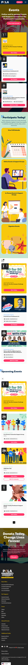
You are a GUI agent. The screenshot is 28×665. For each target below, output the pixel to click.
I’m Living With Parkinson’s (7, 584)
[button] (25, 2)
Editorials (3, 615)
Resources (3, 600)
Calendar (3, 623)
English (6, 663)
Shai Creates (21, 647)
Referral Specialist (5, 598)
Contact (3, 640)
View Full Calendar (14, 23)
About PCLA (4, 638)
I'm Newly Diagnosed (6, 586)
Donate (19, 2)
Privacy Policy (4, 651)
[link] (14, 53)
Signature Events (5, 629)
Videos (2, 609)
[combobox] (6, 663)
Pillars (2, 617)
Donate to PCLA (5, 636)
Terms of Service (5, 653)
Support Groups (5, 597)
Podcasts (3, 613)
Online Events (4, 625)
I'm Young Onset (5, 588)
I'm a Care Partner (5, 590)
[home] (5, 2)
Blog (2, 611)
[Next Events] (14, 522)
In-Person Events (5, 627)
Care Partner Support (6, 602)
